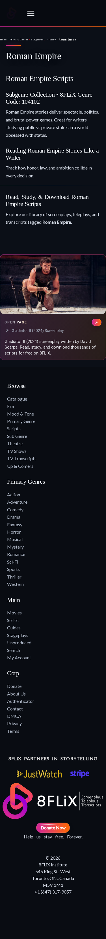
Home (3, 39)
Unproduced (19, 642)
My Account (19, 657)
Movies (14, 612)
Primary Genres (19, 39)
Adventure (17, 502)
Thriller (14, 576)
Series (13, 620)
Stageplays (17, 635)
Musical (15, 539)
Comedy (15, 509)
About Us (16, 693)
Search (13, 650)
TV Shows (17, 451)
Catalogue (17, 398)
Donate (14, 686)
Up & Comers (20, 466)
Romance (16, 554)
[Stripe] (80, 773)
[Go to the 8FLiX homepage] (12, 13)
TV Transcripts (21, 458)
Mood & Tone (20, 413)
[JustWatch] (39, 773)
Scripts (14, 428)
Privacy (14, 723)
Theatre (15, 443)
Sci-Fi (12, 561)
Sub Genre (17, 436)
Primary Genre (21, 421)
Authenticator (20, 701)
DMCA (14, 716)
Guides (14, 627)
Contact (15, 708)
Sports (13, 569)
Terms (13, 731)
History (51, 39)
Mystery (15, 546)
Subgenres (37, 39)
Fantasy (14, 524)
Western (15, 584)
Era (10, 406)
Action (13, 494)
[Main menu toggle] (30, 13)
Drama (13, 517)
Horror (14, 531)
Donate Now (53, 827)
